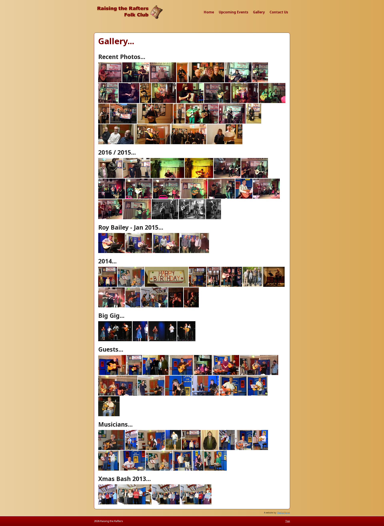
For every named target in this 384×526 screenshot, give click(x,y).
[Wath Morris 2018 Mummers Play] (152, 143)
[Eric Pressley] (238, 81)
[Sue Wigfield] (179, 122)
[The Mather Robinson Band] (254, 177)
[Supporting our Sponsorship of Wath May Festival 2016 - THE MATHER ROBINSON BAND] (227, 177)
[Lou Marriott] (217, 102)
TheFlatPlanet (283, 512)
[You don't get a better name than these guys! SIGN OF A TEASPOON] (266, 197)
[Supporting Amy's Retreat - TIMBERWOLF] (139, 197)
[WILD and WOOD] (165, 218)
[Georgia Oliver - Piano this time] (129, 102)
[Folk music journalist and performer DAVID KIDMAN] (167, 177)
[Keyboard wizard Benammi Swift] (190, 102)
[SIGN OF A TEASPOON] (110, 218)
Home (209, 12)
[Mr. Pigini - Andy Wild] (103, 122)
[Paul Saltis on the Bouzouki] (155, 122)
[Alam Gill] (110, 81)
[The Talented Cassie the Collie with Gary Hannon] (253, 122)
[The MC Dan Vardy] (232, 122)
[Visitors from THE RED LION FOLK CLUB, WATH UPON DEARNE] (166, 197)
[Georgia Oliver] (260, 81)
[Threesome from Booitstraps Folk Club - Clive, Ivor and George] (116, 143)
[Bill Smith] (163, 81)
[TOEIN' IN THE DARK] (111, 197)
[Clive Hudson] (182, 81)
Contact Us (279, 12)
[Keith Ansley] (164, 102)
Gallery (259, 12)
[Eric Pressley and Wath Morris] (206, 81)
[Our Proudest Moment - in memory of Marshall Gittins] (123, 122)
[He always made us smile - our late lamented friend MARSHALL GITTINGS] (243, 197)
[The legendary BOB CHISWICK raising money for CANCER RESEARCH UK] (193, 197)
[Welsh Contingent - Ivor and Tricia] (224, 143)
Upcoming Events (233, 12)
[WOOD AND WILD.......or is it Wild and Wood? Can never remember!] (221, 197)
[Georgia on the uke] (108, 102)
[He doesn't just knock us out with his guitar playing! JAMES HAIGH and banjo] (137, 218)
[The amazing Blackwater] (201, 122)
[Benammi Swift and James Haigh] (135, 81)
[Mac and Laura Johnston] (244, 102)
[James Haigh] (145, 102)
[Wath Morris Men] (188, 143)
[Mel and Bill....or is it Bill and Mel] (272, 102)
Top (287, 521)
